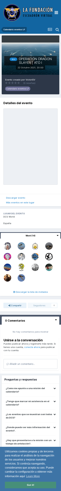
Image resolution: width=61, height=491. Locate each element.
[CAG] (35, 256)
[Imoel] (7, 256)
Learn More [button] (33, 476)
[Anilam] (21, 277)
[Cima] (7, 267)
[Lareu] (49, 245)
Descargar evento (15, 197)
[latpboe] (7, 245)
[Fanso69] (35, 245)
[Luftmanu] (35, 267)
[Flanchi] (21, 267)
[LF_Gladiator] (7, 277)
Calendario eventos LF (17, 88)
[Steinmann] (49, 256)
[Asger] (21, 245)
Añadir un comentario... (22, 363)
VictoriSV (30, 79)
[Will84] (49, 267)
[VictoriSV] (21, 256)
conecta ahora (32, 347)
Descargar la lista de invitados (31, 292)
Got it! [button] (30, 485)
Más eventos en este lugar (20, 202)
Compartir (16, 305)
